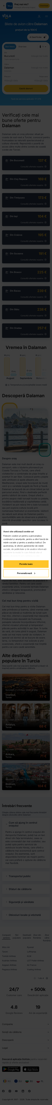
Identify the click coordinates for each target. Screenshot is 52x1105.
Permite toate (25, 564)
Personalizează (24, 573)
